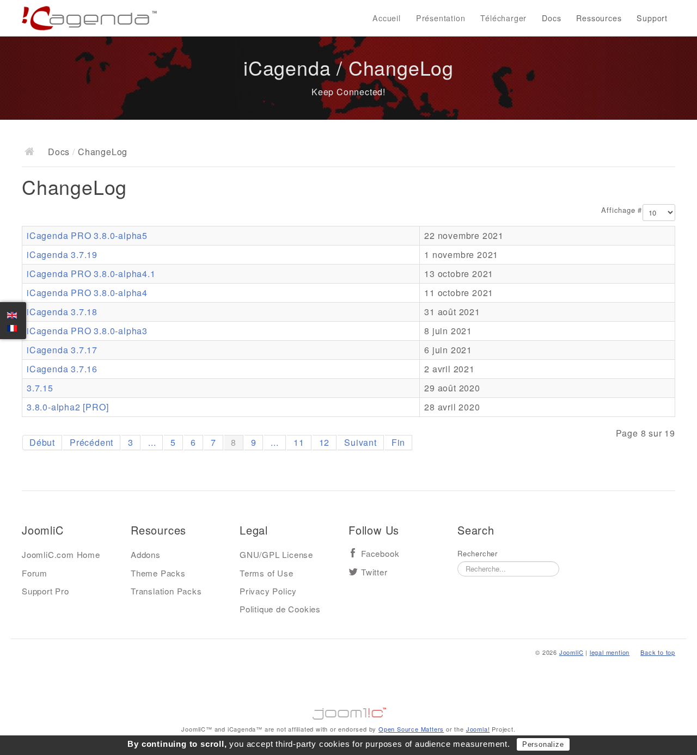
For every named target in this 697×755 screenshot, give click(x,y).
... (152, 442)
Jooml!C (348, 711)
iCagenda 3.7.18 (62, 311)
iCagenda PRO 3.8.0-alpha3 (87, 330)
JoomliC (571, 652)
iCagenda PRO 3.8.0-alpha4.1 (91, 273)
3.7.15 (40, 388)
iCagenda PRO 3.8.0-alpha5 (87, 235)
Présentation (441, 18)
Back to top (657, 652)
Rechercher (477, 553)
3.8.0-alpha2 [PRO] (67, 407)
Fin (398, 442)
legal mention (609, 652)
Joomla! (478, 729)
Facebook (380, 554)
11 (299, 442)
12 (324, 442)
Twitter (374, 572)
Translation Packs (166, 591)
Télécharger (503, 18)
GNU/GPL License (276, 554)
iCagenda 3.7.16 (62, 369)
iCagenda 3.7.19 (62, 254)
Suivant (360, 442)
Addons (146, 554)
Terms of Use (267, 573)
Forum (34, 573)
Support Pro (45, 591)
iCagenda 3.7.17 (62, 349)
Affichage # (621, 210)
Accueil (386, 18)
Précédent (91, 442)
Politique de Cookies (280, 609)
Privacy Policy (268, 591)
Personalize (543, 744)
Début (42, 442)
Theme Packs (158, 573)
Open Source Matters (411, 729)
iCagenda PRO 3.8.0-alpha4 (87, 292)
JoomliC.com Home (61, 554)
